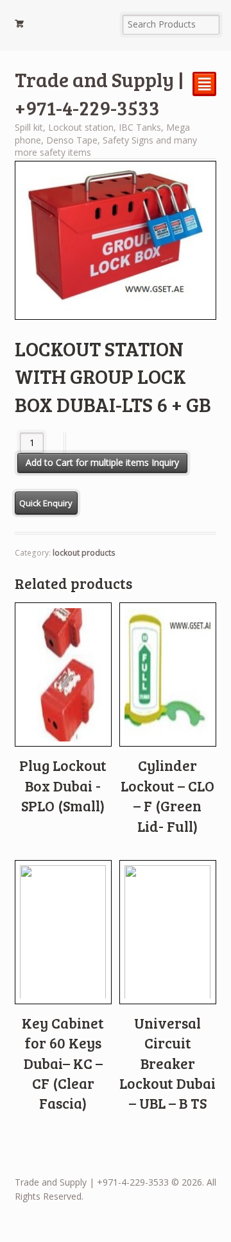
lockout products (84, 552)
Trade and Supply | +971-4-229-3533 (99, 93)
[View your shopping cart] (63, 26)
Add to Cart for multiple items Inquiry (102, 462)
